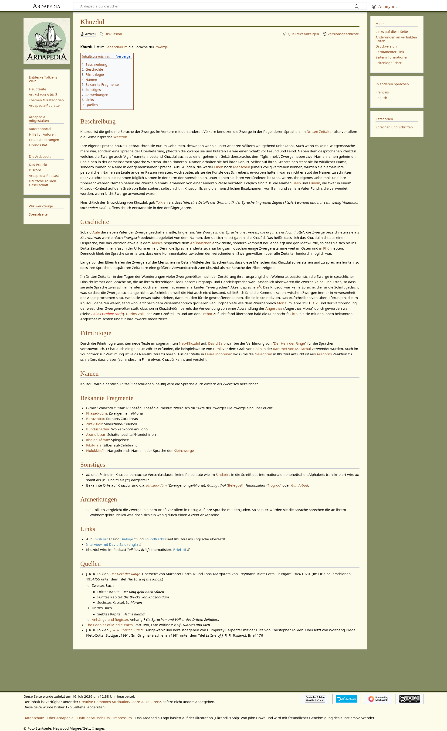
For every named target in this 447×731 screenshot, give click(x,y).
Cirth (294, 313)
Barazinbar (95, 418)
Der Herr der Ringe (289, 343)
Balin (296, 183)
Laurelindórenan (218, 354)
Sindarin (222, 474)
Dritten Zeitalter (320, 131)
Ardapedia (46, 6)
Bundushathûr (97, 429)
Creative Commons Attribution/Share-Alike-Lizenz (120, 701)
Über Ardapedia (60, 717)
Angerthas (273, 308)
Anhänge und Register (110, 619)
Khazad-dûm (96, 413)
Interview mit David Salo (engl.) (112, 544)
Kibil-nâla (94, 445)
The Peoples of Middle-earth (109, 624)
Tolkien (162, 202)
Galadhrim (263, 354)
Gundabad (299, 485)
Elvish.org (100, 539)
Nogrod (274, 485)
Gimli (217, 348)
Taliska (157, 242)
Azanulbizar (95, 434)
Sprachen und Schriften (394, 127)
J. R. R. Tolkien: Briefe (127, 630)
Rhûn (327, 248)
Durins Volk (135, 313)
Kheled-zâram (97, 439)
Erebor (206, 313)
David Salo (217, 343)
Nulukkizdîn (95, 450)
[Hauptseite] (47, 40)
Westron (120, 136)
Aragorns (324, 354)
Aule (96, 232)
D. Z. (315, 303)
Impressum (122, 717)
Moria (282, 303)
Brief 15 (179, 549)
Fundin (314, 183)
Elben (218, 167)
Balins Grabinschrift (107, 313)
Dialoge (126, 539)
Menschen (241, 167)
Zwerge (161, 47)
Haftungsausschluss (93, 717)
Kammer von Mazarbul (292, 348)
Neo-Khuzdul (189, 343)
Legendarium (116, 47)
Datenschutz (34, 717)
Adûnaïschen (200, 242)
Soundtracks (155, 539)
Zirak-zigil (94, 424)
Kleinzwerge (184, 450)
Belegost (235, 485)
